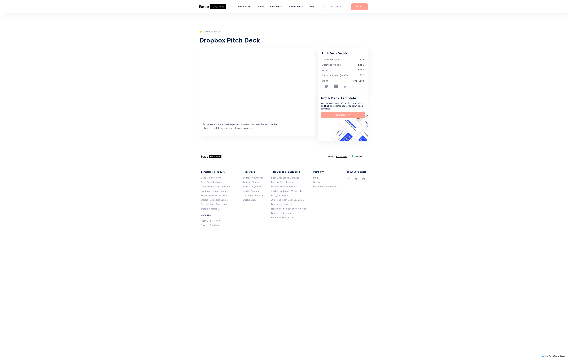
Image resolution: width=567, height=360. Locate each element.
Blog (312, 6)
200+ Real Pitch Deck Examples (287, 199)
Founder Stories (251, 182)
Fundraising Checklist (282, 204)
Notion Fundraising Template (215, 186)
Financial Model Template (214, 195)
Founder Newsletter (253, 177)
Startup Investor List (211, 208)
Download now (342, 114)
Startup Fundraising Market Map (287, 191)
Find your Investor (280, 195)
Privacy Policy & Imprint (325, 186)
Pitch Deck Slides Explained (285, 177)
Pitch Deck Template (211, 182)
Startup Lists (249, 199)
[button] (242, 6)
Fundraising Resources (282, 213)
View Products (336, 7)
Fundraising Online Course (214, 191)
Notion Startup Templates (214, 204)
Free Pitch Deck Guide (282, 217)
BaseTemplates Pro (211, 177)
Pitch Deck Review (210, 220)
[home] (214, 6)
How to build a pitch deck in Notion (288, 208)
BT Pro (359, 7)
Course (260, 6)
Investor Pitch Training (282, 182)
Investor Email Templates (284, 186)
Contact (317, 182)
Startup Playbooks (252, 186)
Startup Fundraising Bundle (214, 199)
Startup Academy (252, 191)
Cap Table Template (253, 195)
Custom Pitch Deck (211, 225)
